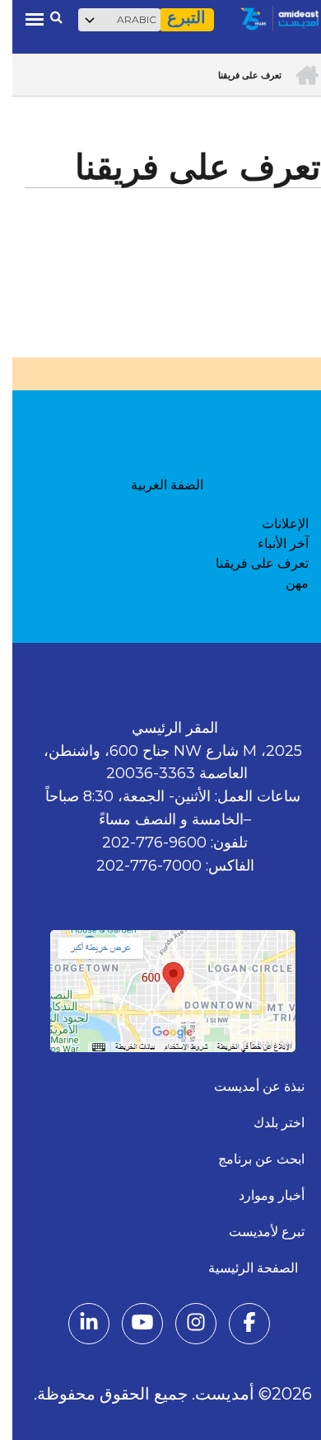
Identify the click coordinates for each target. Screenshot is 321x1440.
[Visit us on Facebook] (237, 1325)
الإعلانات (272, 523)
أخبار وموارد (259, 1195)
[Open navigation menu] (22, 19)
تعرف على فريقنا (249, 563)
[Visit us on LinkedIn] (76, 1325)
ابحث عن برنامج (249, 1159)
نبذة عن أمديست (247, 1086)
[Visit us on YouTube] (130, 1325)
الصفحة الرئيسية (244, 1268)
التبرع (174, 17)
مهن (284, 583)
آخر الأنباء (270, 543)
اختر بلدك (266, 1123)
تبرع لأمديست (254, 1231)
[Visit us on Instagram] (183, 1325)
